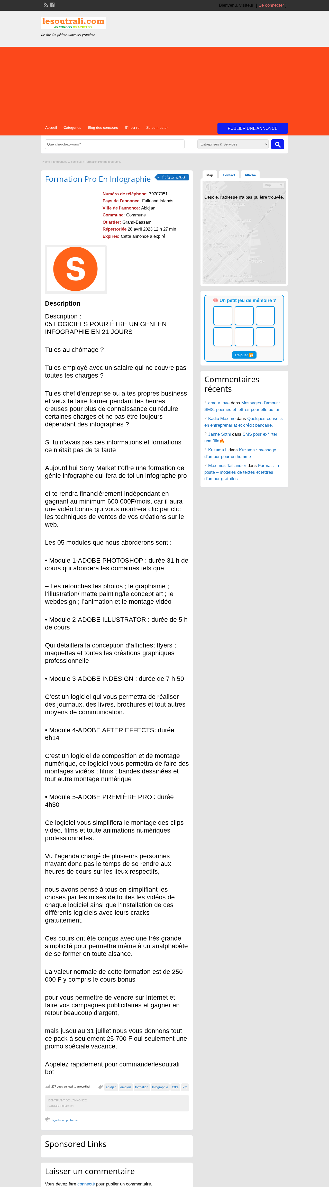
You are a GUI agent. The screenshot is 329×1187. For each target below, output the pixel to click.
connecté (86, 1184)
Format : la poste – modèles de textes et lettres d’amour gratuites (241, 472)
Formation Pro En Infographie (98, 179)
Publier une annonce (253, 128)
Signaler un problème (64, 1120)
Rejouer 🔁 (244, 355)
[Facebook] (52, 4)
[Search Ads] (277, 144)
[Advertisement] (164, 83)
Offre (175, 1087)
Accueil (51, 127)
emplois (125, 1087)
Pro (184, 1087)
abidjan (111, 1087)
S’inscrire (132, 127)
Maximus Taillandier (227, 465)
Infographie (160, 1087)
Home (46, 161)
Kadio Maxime (221, 418)
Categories (72, 127)
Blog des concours (103, 127)
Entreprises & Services (67, 161)
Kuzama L (217, 450)
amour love (219, 402)
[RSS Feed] (45, 4)
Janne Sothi (219, 434)
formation (141, 1087)
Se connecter (271, 5)
